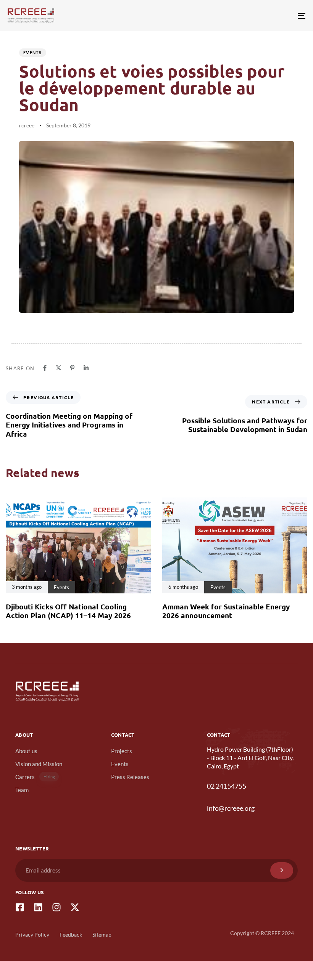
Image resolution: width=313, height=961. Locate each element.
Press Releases (130, 776)
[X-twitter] (74, 907)
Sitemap (101, 934)
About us (26, 750)
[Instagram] (56, 907)
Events (32, 52)
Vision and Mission (38, 763)
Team (22, 789)
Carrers (35, 776)
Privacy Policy (32, 934)
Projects (121, 750)
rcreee (26, 125)
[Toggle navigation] (255, 15)
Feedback (71, 934)
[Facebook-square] (19, 907)
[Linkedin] (38, 907)
